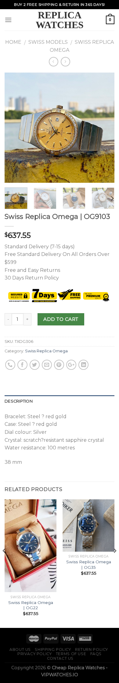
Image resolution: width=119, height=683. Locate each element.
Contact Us (60, 658)
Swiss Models (48, 42)
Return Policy (91, 649)
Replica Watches (60, 20)
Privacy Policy (34, 653)
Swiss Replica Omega (46, 351)
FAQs (96, 653)
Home (13, 42)
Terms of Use (71, 653)
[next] (104, 128)
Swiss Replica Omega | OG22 (30, 605)
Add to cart (60, 319)
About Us (20, 649)
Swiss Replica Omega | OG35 (88, 564)
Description (19, 401)
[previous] (14, 128)
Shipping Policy (53, 649)
